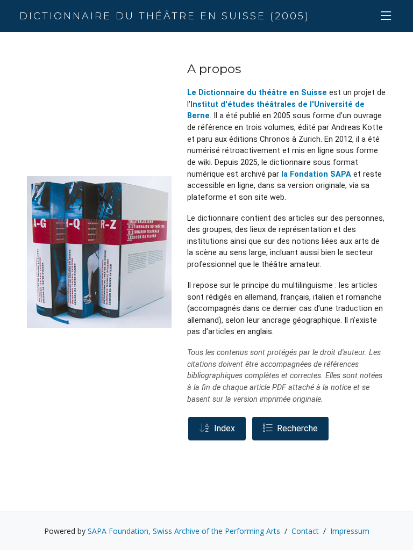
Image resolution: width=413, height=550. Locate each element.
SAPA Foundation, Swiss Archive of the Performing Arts (184, 531)
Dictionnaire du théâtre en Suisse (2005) (164, 16)
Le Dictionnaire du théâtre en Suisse (257, 92)
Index (222, 428)
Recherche (295, 428)
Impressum (349, 531)
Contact (305, 531)
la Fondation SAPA (316, 174)
